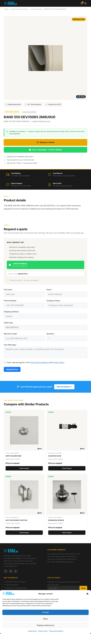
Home (6, 9)
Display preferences (45, 625)
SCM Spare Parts (36, 9)
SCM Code (8, 323)
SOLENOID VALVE (54, 456)
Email (48, 289)
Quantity (50, 334)
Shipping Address (11, 312)
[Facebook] (6, 571)
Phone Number (10, 300)
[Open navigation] (85, 3)
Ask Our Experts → (64, 387)
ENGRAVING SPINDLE (56, 520)
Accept (45, 612)
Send (83, 588)
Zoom (82, 96)
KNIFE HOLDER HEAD (13, 456)
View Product (24, 468)
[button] (87, 594)
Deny (45, 619)
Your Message (10, 345)
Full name (8, 289)
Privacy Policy (43, 631)
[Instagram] (11, 571)
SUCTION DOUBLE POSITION (16, 520)
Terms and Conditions (56, 631)
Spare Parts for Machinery (19, 9)
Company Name (53, 300)
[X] (16, 571)
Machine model (10, 334)
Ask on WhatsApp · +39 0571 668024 (47, 150)
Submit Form (12, 369)
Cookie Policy (32, 631)
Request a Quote (47, 142)
